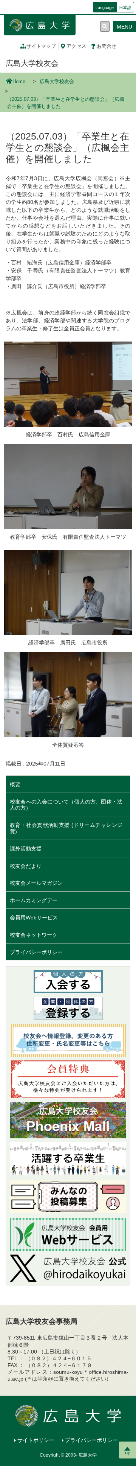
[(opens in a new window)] (68, 1268)
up (127, 1452)
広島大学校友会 (32, 63)
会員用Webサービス (34, 918)
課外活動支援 (26, 849)
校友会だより (26, 866)
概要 (15, 784)
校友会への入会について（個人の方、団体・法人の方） (66, 805)
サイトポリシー (35, 1440)
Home (18, 81)
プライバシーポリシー (36, 952)
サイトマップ (41, 46)
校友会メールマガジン (36, 883)
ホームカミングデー (36, 900)
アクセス (76, 46)
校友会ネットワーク (33, 935)
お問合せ (106, 46)
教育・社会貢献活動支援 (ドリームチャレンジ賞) (66, 828)
